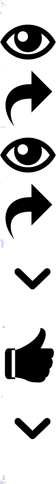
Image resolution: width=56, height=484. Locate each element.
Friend (2, 244)
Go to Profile (1, 240)
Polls (3, 326)
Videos (2, 245)
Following (4, 327)
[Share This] (28, 126)
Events (4, 477)
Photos (4, 475)
